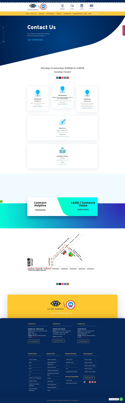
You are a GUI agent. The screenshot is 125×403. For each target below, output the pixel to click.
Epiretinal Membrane (51, 387)
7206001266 (83, 1)
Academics (67, 14)
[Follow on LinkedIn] (65, 78)
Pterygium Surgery (33, 381)
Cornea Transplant (33, 359)
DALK (30, 368)
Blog (85, 14)
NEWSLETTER (89, 377)
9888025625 (64, 104)
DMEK (30, 362)
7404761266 (89, 108)
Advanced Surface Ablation (71, 371)
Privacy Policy (69, 380)
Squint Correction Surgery (90, 365)
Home (27, 14)
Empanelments (78, 14)
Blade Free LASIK (69, 362)
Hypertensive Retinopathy (52, 370)
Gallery (59, 14)
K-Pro (30, 371)
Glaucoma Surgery (88, 362)
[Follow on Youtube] (68, 78)
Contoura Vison (69, 359)
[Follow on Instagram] (62, 78)
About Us (33, 14)
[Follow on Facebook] (57, 78)
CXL (30, 374)
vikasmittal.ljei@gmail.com (62, 132)
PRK (67, 368)
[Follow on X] (60, 78)
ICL (66, 365)
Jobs (89, 14)
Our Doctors (50, 14)
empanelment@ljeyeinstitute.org (62, 136)
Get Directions (33, 341)
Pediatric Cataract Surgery (90, 371)
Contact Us (96, 14)
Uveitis (48, 390)
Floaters (49, 378)
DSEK (30, 365)
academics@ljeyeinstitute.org (63, 160)
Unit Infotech (75, 400)
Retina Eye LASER (88, 368)
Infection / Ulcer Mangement (35, 377)
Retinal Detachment (51, 367)
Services (41, 14)
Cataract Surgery (88, 359)
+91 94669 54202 (62, 164)
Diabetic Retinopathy (51, 359)
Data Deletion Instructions (71, 383)
